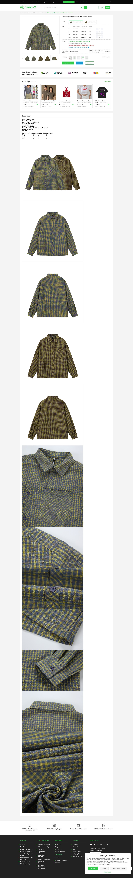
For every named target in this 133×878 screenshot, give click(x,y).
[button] (97, 29)
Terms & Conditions (78, 856)
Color (63, 21)
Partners (57, 862)
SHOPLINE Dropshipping (41, 866)
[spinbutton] (99, 29)
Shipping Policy (77, 854)
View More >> (107, 81)
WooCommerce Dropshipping (42, 856)
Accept (93, 868)
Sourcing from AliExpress (41, 852)
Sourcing (22, 844)
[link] (23, 12)
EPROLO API (41, 869)
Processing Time (65, 52)
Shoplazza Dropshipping (41, 862)
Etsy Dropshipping (43, 849)
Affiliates (57, 858)
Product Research (60, 851)
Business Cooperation (61, 860)
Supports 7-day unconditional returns (78, 47)
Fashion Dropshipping (26, 849)
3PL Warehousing (25, 864)
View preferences (119, 868)
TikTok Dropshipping (43, 847)
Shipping (64, 41)
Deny (104, 868)
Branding (64, 57)
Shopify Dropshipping (44, 844)
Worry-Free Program (25, 851)
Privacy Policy (107, 872)
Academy (57, 844)
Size (63, 26)
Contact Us (76, 847)
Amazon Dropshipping (44, 859)
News (74, 849)
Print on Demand (25, 861)
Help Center (58, 849)
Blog (56, 847)
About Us (75, 844)
